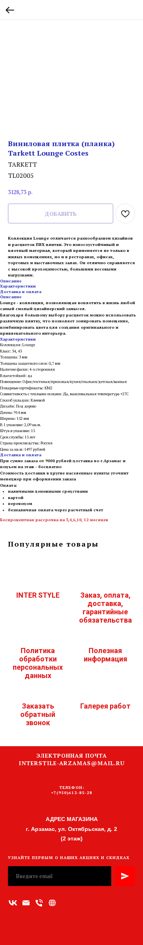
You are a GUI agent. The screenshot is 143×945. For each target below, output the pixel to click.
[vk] (13, 903)
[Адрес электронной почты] (26, 903)
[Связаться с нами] (52, 903)
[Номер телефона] (39, 903)
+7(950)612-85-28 (71, 792)
